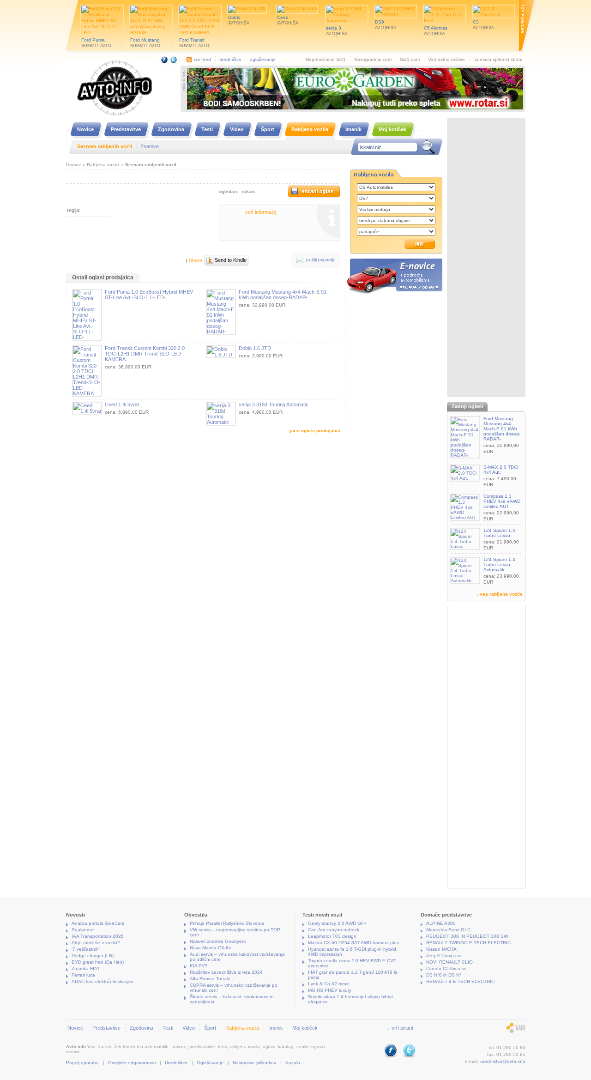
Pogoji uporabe (82, 1062)
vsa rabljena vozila (501, 594)
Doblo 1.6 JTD (255, 348)
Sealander (83, 929)
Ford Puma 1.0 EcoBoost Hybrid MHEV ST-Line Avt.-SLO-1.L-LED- (149, 294)
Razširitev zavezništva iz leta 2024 (226, 972)
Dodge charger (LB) (93, 955)
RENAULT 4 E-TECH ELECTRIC (460, 981)
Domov (73, 164)
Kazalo (292, 1062)
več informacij (260, 212)
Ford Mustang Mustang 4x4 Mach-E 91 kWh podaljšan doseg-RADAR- (282, 294)
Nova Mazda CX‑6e (210, 947)
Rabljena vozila (103, 164)
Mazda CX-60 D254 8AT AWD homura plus (353, 942)
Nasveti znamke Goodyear (218, 941)
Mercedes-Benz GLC (448, 929)
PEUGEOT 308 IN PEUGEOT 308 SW (467, 936)
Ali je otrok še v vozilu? (96, 942)
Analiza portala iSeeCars (98, 923)
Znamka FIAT (86, 968)
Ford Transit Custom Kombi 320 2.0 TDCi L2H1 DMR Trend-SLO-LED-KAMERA (145, 353)
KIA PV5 (199, 965)
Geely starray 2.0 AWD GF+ (337, 923)
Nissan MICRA (441, 949)
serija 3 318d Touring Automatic (273, 404)
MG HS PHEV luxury (329, 990)
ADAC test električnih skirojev (102, 981)
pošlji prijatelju (321, 259)
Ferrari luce (83, 974)
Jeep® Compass (443, 955)
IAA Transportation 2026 (98, 936)
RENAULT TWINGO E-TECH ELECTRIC (468, 942)
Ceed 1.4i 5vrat (122, 404)
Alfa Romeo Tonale (210, 978)
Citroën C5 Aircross (446, 968)
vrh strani (402, 1028)
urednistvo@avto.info (502, 1061)
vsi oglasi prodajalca (316, 430)
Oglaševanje (210, 1062)
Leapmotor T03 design (332, 936)
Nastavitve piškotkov (254, 1062)
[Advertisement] (486, 258)
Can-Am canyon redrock (333, 929)
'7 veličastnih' (86, 949)
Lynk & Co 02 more (328, 983)
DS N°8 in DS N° (443, 974)
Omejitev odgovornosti (132, 1062)
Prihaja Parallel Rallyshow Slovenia (227, 923)
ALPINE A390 (441, 923)
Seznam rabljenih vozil (150, 164)
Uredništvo (176, 1062)
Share (195, 260)
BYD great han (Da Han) (98, 962)
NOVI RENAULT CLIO (449, 962)
